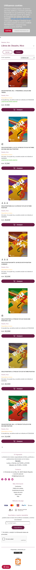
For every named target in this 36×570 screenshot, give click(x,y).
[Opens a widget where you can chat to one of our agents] (6, 567)
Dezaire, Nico (5, 95)
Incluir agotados (5, 57)
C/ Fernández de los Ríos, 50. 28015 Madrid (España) (18, 472)
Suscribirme (18, 527)
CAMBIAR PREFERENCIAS (21, 30)
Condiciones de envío (18, 490)
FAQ (18, 496)
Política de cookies (18, 488)
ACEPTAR (8, 30)
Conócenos (18, 486)
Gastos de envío (18, 492)
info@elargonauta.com (18, 476)
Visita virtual (18, 494)
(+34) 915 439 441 (18, 474)
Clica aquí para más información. (21, 19)
